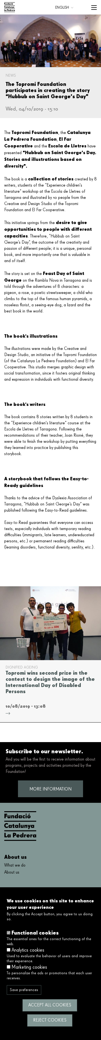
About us (11, 872)
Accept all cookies (49, 1005)
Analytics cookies (28, 950)
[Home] (9, 7)
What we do (15, 865)
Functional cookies (35, 933)
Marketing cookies (29, 967)
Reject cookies (49, 1020)
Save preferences (24, 990)
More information (50, 789)
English (62, 8)
